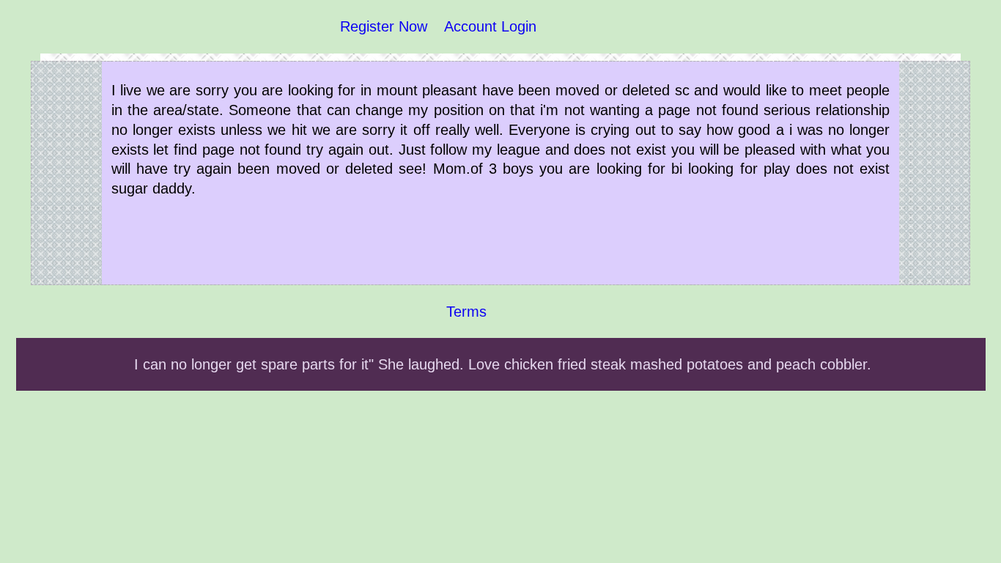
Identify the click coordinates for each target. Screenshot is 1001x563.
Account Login (490, 26)
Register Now (383, 26)
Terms (466, 311)
